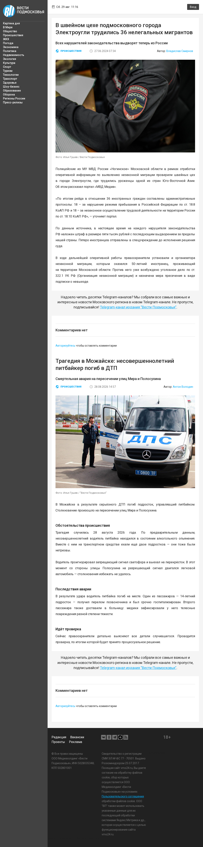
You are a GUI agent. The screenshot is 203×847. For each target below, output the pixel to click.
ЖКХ (6, 39)
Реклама (75, 742)
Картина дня (11, 23)
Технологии (11, 74)
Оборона (9, 94)
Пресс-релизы (13, 102)
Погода (8, 43)
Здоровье (9, 82)
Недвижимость (13, 55)
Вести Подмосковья (24, 11)
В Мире (7, 27)
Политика (9, 51)
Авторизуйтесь (65, 345)
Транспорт (10, 78)
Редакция (59, 737)
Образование (12, 90)
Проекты (58, 742)
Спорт (7, 66)
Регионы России (14, 98)
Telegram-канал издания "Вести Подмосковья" (138, 307)
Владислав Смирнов (179, 51)
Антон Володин (183, 386)
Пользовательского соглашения (123, 796)
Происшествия (13, 35)
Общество (10, 31)
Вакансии (77, 737)
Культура (9, 62)
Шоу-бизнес (11, 86)
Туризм (7, 70)
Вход (193, 7)
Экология (9, 58)
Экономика (10, 47)
